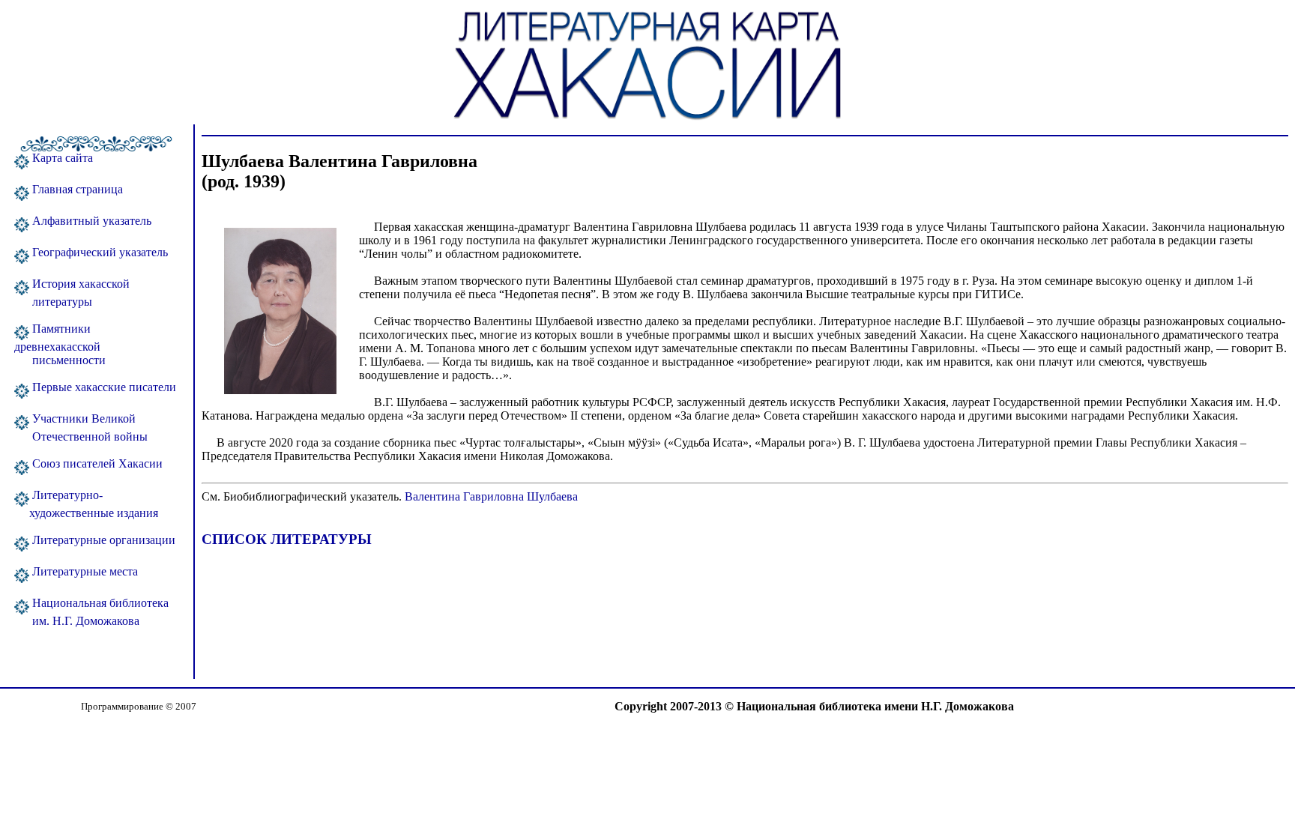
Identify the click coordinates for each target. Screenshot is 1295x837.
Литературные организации (102, 540)
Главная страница (76, 189)
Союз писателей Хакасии (96, 463)
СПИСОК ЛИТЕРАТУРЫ (287, 539)
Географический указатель (98, 252)
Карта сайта (61, 157)
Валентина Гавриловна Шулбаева (490, 496)
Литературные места (83, 571)
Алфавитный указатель (90, 220)
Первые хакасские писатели (102, 387)
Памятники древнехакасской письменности (60, 344)
